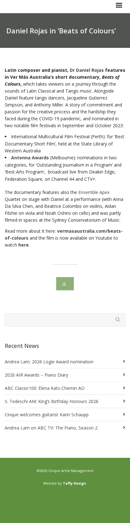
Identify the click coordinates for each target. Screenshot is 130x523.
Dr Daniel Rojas (87, 70)
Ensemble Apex (93, 192)
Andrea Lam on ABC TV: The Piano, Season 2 (51, 428)
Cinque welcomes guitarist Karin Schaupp (47, 415)
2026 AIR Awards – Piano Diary (36, 375)
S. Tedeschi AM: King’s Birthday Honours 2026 (51, 401)
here (23, 245)
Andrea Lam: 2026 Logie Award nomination (49, 362)
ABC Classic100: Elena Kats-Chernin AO (45, 388)
